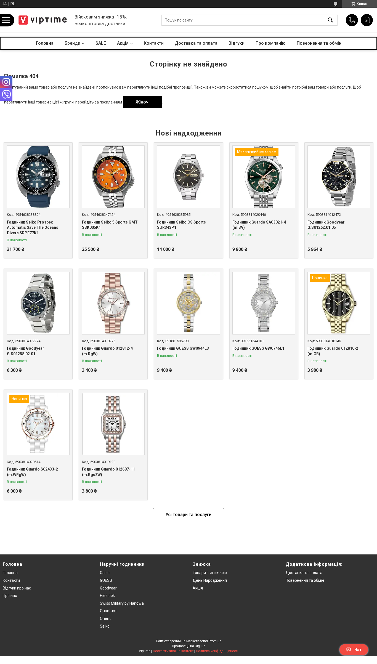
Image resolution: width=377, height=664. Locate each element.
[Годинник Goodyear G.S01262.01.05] (338, 176)
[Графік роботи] (367, 20)
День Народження (210, 580)
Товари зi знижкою (210, 572)
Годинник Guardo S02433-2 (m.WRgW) (32, 472)
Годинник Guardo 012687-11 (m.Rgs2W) (108, 472)
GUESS (106, 580)
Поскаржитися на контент (173, 651)
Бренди (72, 43)
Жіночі (143, 102)
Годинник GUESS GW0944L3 (183, 348)
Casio (105, 572)
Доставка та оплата (196, 43)
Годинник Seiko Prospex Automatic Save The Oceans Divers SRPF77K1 (32, 227)
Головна (45, 43)
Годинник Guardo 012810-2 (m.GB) (332, 351)
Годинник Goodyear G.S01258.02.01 (25, 351)
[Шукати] (330, 20)
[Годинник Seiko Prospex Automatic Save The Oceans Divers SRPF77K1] (38, 176)
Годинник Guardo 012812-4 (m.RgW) (107, 351)
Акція (198, 588)
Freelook (107, 595)
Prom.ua (215, 641)
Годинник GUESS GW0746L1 (258, 348)
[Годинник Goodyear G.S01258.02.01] (38, 303)
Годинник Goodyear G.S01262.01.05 (326, 225)
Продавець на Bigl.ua (188, 646)
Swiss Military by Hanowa (122, 603)
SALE (100, 43)
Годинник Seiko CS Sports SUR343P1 (181, 225)
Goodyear (108, 588)
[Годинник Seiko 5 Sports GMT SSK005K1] (113, 176)
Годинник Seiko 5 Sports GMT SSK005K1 (110, 225)
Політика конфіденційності (217, 651)
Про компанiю (271, 43)
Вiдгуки (237, 43)
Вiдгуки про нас (17, 588)
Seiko (105, 626)
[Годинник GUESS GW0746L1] (263, 303)
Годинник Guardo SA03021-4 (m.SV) (259, 225)
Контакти (154, 43)
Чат (358, 649)
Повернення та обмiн (305, 580)
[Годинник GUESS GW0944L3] (188, 303)
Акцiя (123, 43)
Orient (105, 618)
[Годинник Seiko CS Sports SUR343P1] (188, 176)
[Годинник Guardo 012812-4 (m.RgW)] (113, 303)
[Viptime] (42, 20)
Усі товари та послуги (188, 514)
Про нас (10, 595)
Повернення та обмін (319, 43)
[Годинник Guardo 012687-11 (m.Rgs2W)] (113, 424)
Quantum (108, 611)
